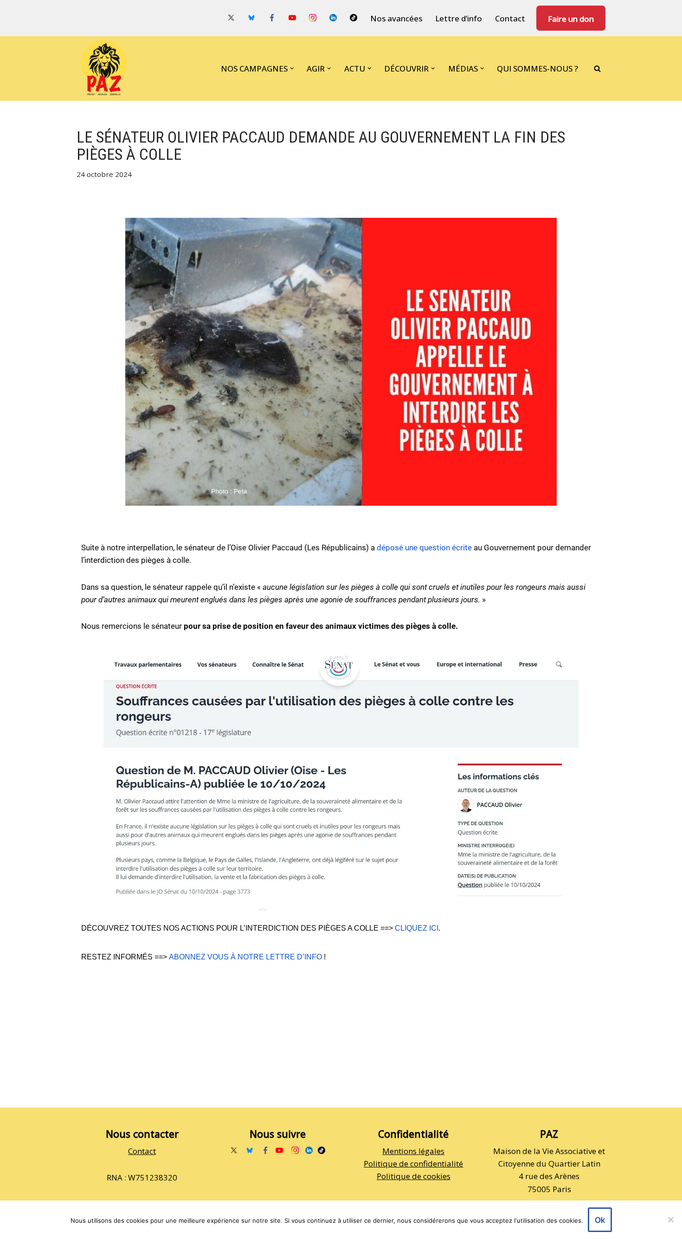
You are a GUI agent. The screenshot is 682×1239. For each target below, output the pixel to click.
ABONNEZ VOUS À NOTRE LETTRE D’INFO (245, 957)
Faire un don (571, 18)
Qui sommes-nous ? (537, 68)
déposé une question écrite (424, 547)
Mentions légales (413, 1151)
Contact (510, 18)
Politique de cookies (413, 1176)
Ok (600, 1219)
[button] (292, 68)
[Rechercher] (597, 68)
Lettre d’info (458, 18)
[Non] (670, 1219)
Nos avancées (396, 18)
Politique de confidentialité (413, 1163)
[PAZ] (106, 68)
